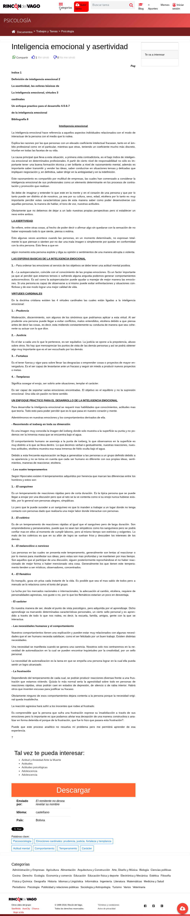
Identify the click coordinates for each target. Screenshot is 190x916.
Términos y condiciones (108, 905)
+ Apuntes (153, 6)
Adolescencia (29, 770)
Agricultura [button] (52, 869)
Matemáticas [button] (134, 881)
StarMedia (16, 908)
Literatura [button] (119, 881)
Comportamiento (44, 848)
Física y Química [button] (22, 881)
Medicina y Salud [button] (154, 881)
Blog (141, 8)
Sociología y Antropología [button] (95, 887)
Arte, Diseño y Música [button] (124, 869)
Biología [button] (144, 869)
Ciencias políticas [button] (161, 869)
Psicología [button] (33, 887)
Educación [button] (80, 875)
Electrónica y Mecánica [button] (134, 875)
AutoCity (26, 908)
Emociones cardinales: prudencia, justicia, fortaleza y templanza (73, 841)
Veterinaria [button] (139, 887)
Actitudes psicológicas (35, 767)
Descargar (73, 790)
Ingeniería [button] (106, 881)
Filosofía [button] (166, 875)
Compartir (22, 57)
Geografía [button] (40, 881)
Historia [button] (52, 881)
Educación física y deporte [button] (103, 875)
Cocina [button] (16, 875)
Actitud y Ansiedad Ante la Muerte (41, 759)
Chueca (35, 908)
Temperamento (68, 848)
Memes (165, 4)
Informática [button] (91, 881)
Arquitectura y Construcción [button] (94, 869)
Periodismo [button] (19, 887)
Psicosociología (22, 841)
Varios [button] (127, 887)
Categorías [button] (65, 7)
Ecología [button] (39, 875)
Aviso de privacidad (106, 908)
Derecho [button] (27, 875)
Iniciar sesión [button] (178, 6)
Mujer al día (18, 912)
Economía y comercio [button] (59, 875)
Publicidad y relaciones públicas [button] (60, 887)
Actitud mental (21, 848)
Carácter (87, 848)
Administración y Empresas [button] (28, 869)
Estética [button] (154, 875)
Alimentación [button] (68, 869)
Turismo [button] (117, 887)
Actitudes (27, 763)
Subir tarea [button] (81, 6)
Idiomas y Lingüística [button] (70, 881)
